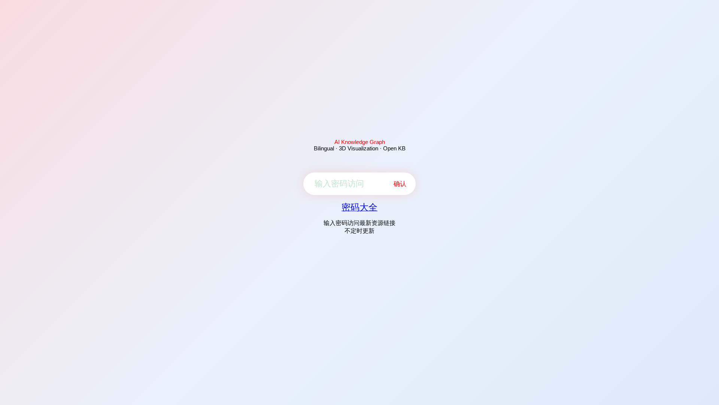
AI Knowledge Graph (359, 142)
